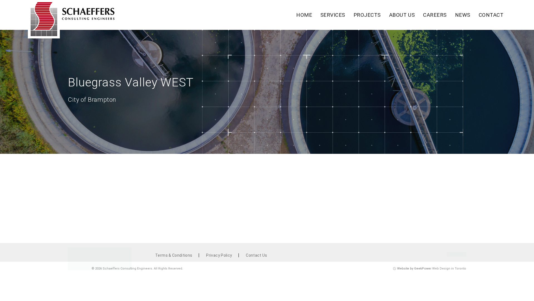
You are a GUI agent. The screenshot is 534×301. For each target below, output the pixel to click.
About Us (402, 15)
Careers (434, 15)
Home (304, 15)
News (462, 15)
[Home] (72, 20)
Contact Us (256, 255)
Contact (491, 15)
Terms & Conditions (173, 255)
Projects (367, 15)
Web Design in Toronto (449, 268)
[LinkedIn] (456, 255)
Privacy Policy (219, 255)
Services (332, 15)
